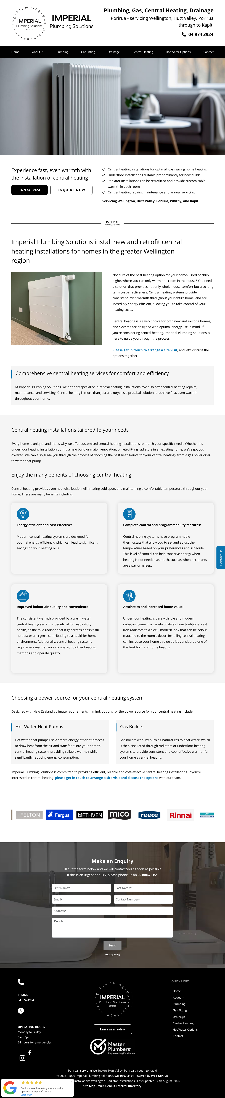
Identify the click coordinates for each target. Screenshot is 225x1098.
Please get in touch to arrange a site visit (144, 350)
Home (15, 52)
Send (112, 945)
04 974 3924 (26, 1000)
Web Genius (159, 1076)
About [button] (36, 52)
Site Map (89, 1086)
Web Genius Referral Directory (119, 1086)
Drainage (114, 52)
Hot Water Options (178, 52)
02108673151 (148, 875)
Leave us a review (112, 1029)
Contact (208, 52)
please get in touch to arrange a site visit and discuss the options (106, 778)
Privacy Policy (112, 954)
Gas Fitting (88, 52)
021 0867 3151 (124, 1076)
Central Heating (143, 52)
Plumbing (62, 52)
